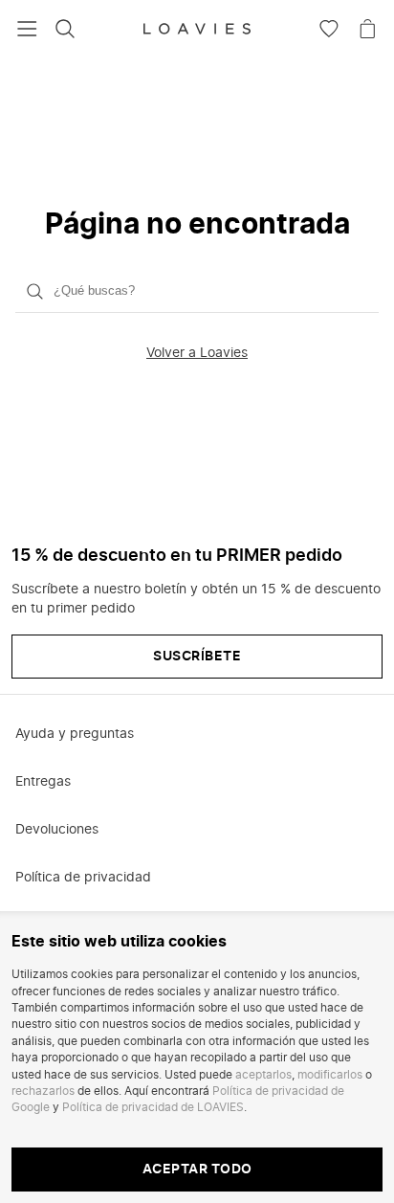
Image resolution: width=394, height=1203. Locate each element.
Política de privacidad (83, 877)
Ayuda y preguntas (74, 734)
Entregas (43, 782)
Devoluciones (56, 829)
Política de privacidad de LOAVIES (153, 1107)
